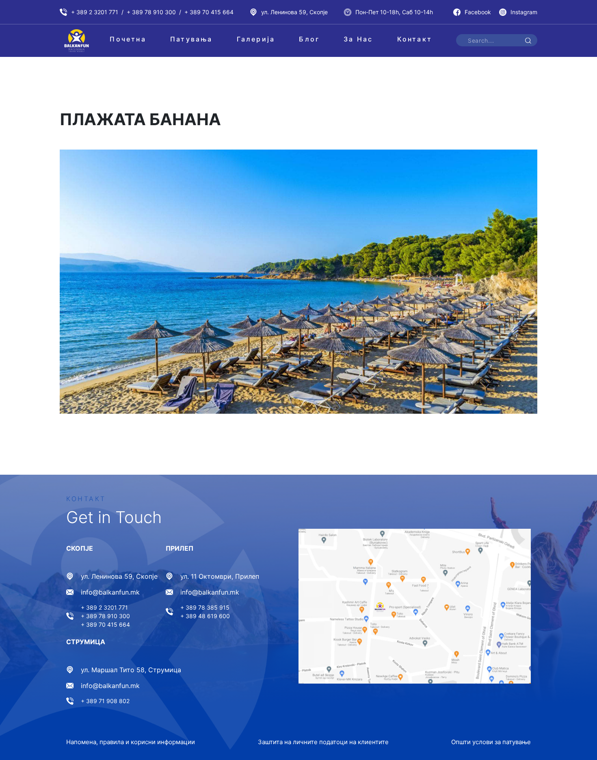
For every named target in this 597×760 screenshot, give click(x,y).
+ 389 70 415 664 (209, 12)
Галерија (256, 39)
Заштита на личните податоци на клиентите (323, 742)
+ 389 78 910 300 (151, 12)
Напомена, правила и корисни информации (130, 742)
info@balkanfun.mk (110, 592)
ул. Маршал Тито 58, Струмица (131, 670)
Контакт (414, 39)
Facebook (478, 12)
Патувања (191, 39)
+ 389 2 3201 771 (94, 12)
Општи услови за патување (491, 742)
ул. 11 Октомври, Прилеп (219, 576)
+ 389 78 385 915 (204, 607)
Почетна (128, 39)
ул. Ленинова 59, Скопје (294, 12)
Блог (309, 39)
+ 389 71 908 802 (105, 700)
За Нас (358, 39)
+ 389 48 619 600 (205, 615)
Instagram (523, 12)
